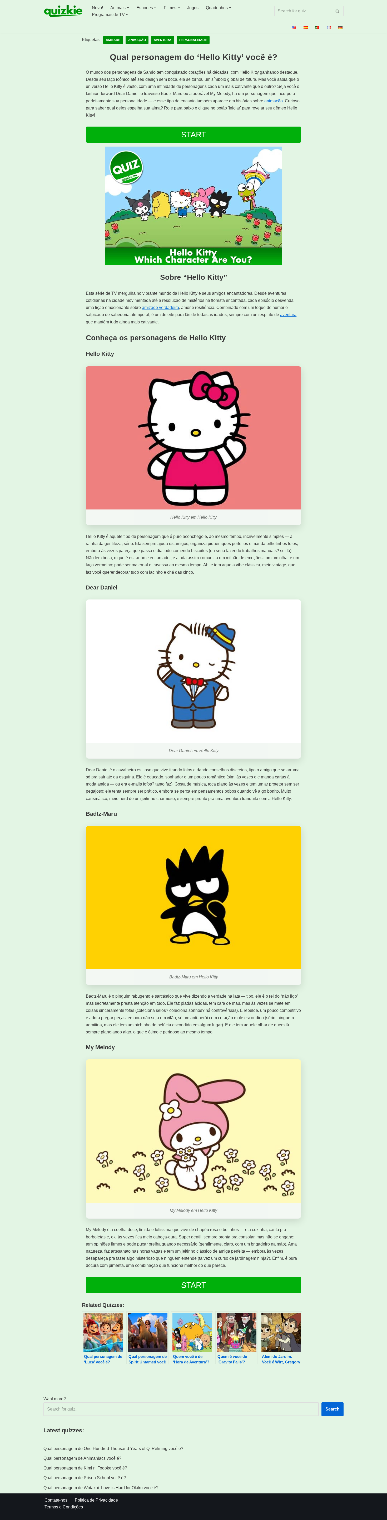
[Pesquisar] (338, 11)
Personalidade (193, 40)
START (193, 134)
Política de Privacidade (96, 1500)
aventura (288, 314)
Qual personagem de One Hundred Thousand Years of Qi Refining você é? (113, 1448)
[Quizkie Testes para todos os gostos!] (63, 11)
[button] (128, 8)
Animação (137, 40)
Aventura (162, 40)
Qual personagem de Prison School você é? (84, 1478)
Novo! (97, 8)
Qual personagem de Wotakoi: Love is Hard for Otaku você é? (100, 1488)
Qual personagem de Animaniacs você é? (82, 1458)
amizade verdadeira (160, 307)
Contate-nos (55, 1500)
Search (332, 1409)
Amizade (113, 40)
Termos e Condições (63, 1507)
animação (273, 101)
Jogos (193, 8)
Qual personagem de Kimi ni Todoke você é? (85, 1468)
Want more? (54, 1399)
